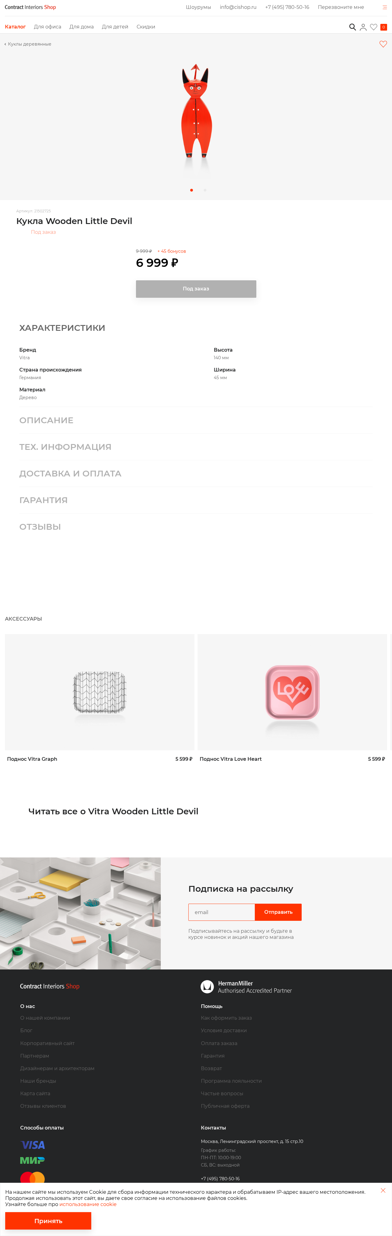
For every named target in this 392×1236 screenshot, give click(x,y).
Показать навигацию (384, 7)
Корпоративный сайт (47, 1043)
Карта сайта (35, 1093)
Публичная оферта (225, 1106)
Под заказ (43, 232)
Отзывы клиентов (43, 1106)
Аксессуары (23, 619)
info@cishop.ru (238, 7)
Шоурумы (198, 7)
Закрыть (383, 1190)
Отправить (278, 912)
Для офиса (47, 27)
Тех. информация (65, 447)
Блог (26, 1030)
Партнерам (34, 1056)
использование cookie (88, 1204)
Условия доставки (224, 1030)
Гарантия (43, 500)
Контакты (213, 1128)
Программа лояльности (231, 1081)
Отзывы (40, 526)
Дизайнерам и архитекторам (57, 1068)
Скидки (146, 27)
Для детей (115, 27)
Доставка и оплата (70, 473)
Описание (46, 420)
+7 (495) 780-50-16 (287, 7)
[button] (192, 190)
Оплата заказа (219, 1043)
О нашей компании (45, 1018)
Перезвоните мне (341, 7)
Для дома (82, 27)
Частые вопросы (222, 1093)
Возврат (211, 1068)
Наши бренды (38, 1081)
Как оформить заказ (226, 1018)
